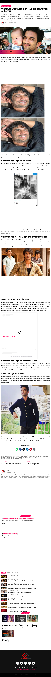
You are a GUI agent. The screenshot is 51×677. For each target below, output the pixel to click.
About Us (17, 667)
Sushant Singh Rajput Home (40, 455)
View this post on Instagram (8, 336)
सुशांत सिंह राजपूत (29, 455)
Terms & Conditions (27, 667)
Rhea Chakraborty (11, 456)
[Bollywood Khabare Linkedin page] (29, 663)
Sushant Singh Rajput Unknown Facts (16, 455)
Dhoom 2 (4, 456)
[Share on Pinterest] (30, 449)
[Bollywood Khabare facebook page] (17, 663)
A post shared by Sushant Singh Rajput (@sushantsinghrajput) (19, 356)
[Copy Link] (34, 449)
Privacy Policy (34, 667)
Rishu (8, 24)
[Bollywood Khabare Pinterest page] (33, 663)
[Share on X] (23, 449)
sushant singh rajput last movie (10, 457)
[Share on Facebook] (20, 449)
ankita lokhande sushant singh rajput (28, 457)
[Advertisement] (25, 73)
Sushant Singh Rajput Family (24, 456)
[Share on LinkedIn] (27, 449)
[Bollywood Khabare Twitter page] (21, 663)
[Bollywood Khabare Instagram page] (25, 663)
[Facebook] (7, 472)
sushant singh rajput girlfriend (40, 456)
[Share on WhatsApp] (17, 449)
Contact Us (21, 667)
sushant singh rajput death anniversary (12, 458)
